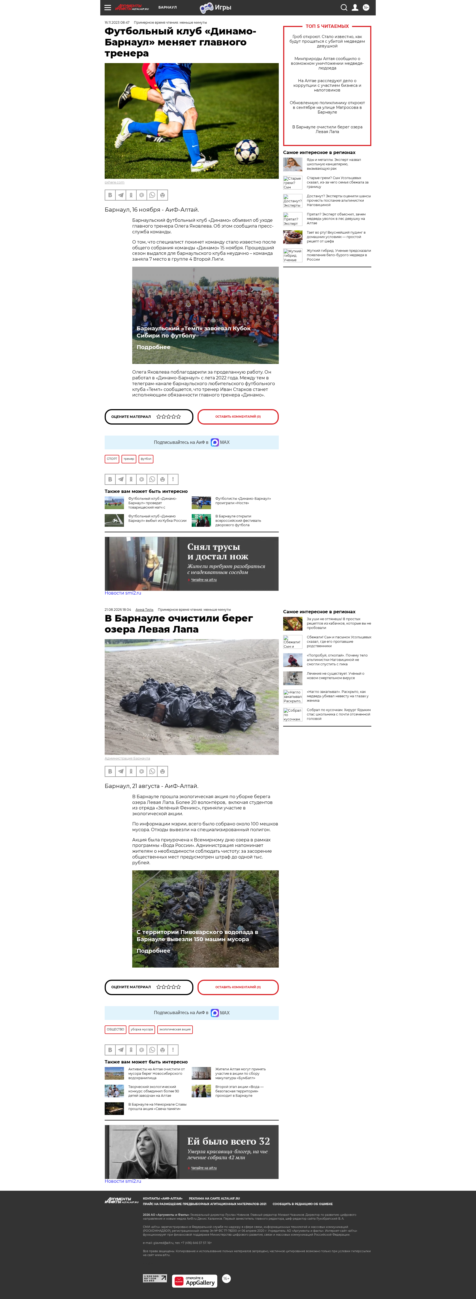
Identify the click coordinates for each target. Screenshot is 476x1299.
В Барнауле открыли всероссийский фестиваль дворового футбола (238, 520)
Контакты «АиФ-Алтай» (163, 1198)
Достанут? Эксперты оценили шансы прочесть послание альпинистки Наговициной (339, 200)
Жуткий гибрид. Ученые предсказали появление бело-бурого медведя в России (339, 255)
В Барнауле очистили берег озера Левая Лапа (327, 129)
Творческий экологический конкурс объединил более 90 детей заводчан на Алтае (153, 1091)
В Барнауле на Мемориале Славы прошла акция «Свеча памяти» (157, 1106)
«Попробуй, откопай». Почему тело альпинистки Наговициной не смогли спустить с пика (337, 659)
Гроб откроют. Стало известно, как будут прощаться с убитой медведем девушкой (327, 41)
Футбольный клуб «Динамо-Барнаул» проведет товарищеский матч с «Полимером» (141, 505)
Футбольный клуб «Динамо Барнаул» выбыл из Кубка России (157, 518)
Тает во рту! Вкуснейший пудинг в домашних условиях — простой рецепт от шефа (336, 236)
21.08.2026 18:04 (118, 609)
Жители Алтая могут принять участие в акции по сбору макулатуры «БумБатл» (240, 1073)
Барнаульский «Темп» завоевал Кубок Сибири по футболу (194, 332)
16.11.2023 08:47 (117, 22)
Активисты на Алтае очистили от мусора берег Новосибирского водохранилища (156, 1073)
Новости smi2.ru (123, 593)
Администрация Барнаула (127, 758)
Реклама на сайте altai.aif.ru (214, 1198)
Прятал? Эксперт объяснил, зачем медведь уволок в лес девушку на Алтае (336, 218)
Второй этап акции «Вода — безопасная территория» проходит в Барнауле (239, 1091)
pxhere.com (115, 182)
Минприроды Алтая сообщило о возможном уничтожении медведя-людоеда (327, 63)
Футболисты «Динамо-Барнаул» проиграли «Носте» (243, 500)
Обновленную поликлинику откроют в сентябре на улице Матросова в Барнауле (327, 108)
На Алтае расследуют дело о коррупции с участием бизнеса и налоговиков (327, 86)
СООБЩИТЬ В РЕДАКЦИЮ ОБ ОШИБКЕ (303, 1204)
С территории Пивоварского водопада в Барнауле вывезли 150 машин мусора (197, 935)
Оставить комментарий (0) (238, 416)
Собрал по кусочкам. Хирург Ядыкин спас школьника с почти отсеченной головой (339, 714)
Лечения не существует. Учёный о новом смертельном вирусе (335, 675)
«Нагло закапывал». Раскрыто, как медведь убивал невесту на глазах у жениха (338, 696)
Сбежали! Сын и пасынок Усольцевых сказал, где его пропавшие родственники (339, 641)
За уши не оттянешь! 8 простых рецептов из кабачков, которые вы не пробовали (339, 623)
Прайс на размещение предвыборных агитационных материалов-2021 (204, 1204)
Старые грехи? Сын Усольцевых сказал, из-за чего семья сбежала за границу (338, 182)
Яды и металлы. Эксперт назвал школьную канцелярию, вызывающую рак (334, 164)
